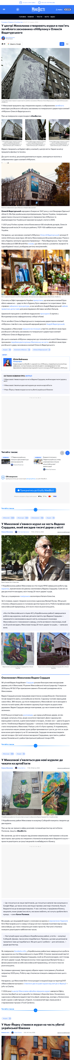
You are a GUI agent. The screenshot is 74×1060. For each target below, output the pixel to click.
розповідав (28, 715)
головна (22, 17)
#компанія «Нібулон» (20, 349)
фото (47, 17)
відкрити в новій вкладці (63, 532)
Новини (11, 22)
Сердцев (30, 682)
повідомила (25, 596)
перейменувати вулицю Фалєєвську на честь (29, 342)
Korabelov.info (20, 951)
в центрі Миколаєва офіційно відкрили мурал (31, 991)
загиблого (59, 105)
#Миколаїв (6, 518)
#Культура (20, 518)
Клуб (68, 9)
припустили (38, 300)
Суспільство (19, 22)
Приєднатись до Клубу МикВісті (37, 490)
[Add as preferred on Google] (17, 9)
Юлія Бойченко (10, 37)
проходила (45, 313)
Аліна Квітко (21, 768)
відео (53, 17)
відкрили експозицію (31, 329)
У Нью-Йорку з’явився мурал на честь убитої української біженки (28, 390)
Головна (4, 22)
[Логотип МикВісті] (38, 9)
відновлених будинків (58, 921)
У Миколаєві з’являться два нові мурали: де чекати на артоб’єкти (28, 385)
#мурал (5, 349)
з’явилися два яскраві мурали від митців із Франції (45, 983)
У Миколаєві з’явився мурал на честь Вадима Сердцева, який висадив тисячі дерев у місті (35, 380)
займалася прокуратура (19, 306)
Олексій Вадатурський (49, 235)
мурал (28, 376)
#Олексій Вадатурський (40, 349)
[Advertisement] (35, 424)
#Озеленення (35, 518)
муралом (5, 588)
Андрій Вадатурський (55, 324)
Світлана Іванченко (23, 532)
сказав (31, 243)
